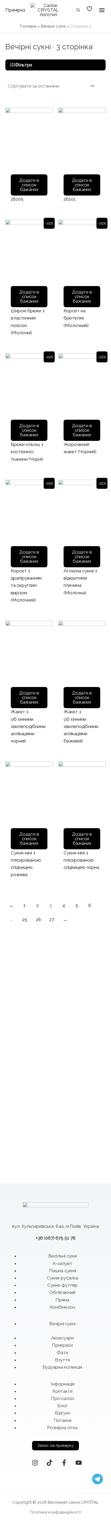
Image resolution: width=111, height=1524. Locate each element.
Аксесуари (62, 1338)
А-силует (62, 1263)
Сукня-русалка (62, 1278)
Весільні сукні (62, 1256)
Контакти (62, 1391)
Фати (62, 1352)
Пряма (62, 1299)
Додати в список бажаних (29, 185)
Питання (62, 1420)
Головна (28, 26)
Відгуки (62, 1413)
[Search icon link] (78, 10)
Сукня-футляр (62, 1285)
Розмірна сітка (62, 1427)
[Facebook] (64, 1462)
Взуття (62, 1359)
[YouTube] (78, 1462)
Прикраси (62, 1345)
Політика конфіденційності (55, 1512)
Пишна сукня (62, 1270)
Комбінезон (62, 1307)
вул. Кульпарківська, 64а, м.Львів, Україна (55, 1226)
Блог (62, 1405)
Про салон (62, 1398)
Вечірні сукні (53, 26)
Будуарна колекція (62, 1367)
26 (38, 919)
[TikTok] (49, 1462)
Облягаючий (62, 1292)
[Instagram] (35, 1462)
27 (51, 919)
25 (24, 919)
